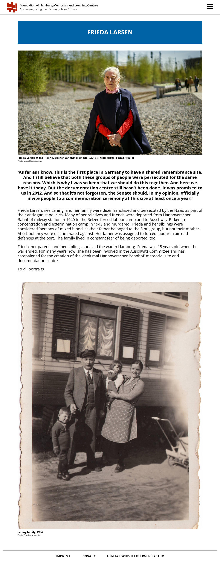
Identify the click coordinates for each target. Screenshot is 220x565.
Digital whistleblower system (136, 556)
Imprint (63, 556)
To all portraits (31, 269)
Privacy (89, 556)
